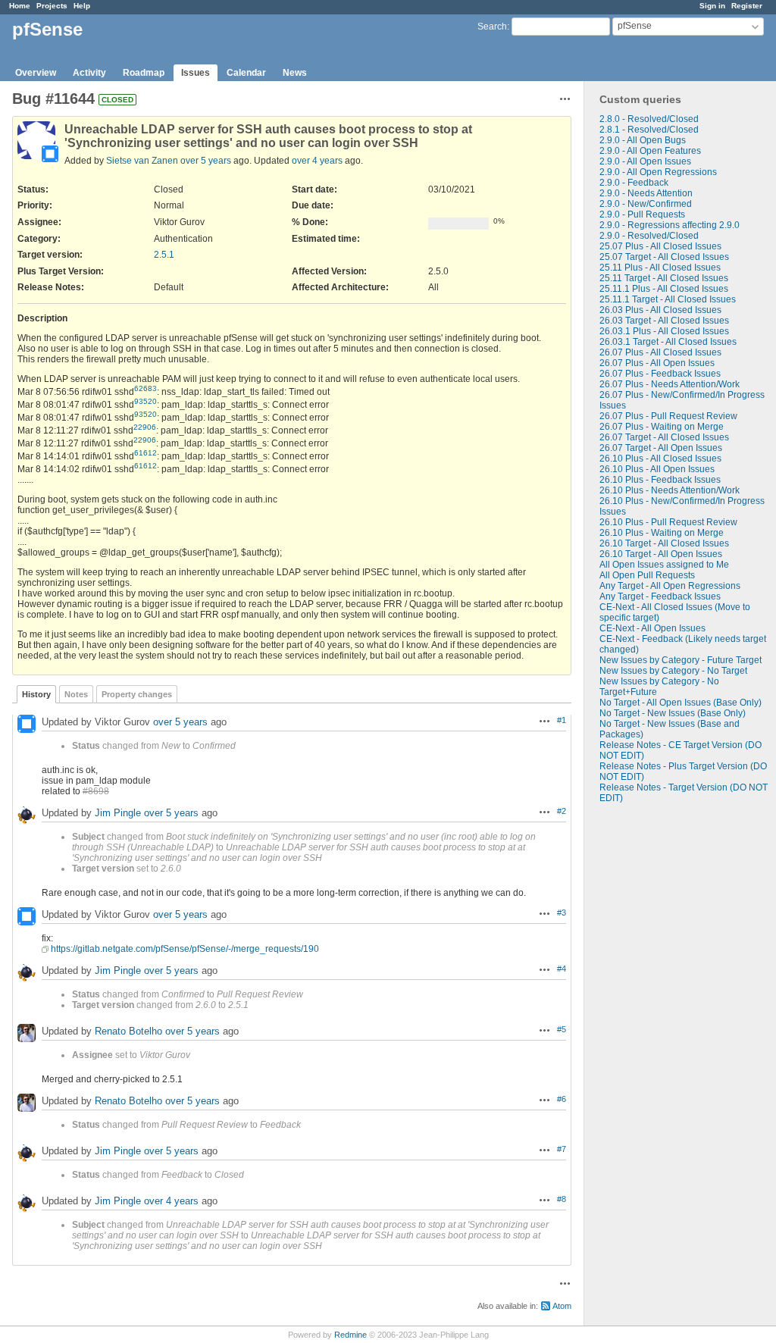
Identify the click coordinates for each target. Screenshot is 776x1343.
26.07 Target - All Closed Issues (664, 437)
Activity (89, 72)
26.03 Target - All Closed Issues (664, 320)
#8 (561, 1199)
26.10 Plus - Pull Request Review (668, 522)
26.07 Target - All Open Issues (660, 448)
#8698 (96, 791)
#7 (561, 1149)
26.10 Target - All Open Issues (660, 554)
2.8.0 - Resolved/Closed (649, 119)
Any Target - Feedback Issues (660, 596)
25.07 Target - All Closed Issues (664, 257)
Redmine (350, 1334)
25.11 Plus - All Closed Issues (660, 267)
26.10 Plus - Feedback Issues (660, 479)
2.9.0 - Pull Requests (642, 214)
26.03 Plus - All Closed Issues (660, 310)
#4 (561, 968)
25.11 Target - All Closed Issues (663, 278)
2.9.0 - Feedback (633, 182)
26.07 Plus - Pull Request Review (668, 416)
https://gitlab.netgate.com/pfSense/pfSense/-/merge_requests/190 (185, 949)
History (36, 694)
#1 (561, 720)
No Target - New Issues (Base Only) (672, 713)
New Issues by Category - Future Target (680, 660)
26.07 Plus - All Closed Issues (660, 352)
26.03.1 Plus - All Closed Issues (664, 331)
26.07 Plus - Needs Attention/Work (669, 384)
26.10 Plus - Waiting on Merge (661, 532)
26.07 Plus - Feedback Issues (660, 373)
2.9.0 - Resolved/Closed (649, 235)
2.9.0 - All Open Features (650, 151)
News (295, 72)
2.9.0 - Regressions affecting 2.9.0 (669, 225)
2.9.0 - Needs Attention (646, 193)
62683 (145, 388)
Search (492, 26)
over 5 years (205, 160)
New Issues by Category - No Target (673, 670)
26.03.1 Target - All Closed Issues (668, 342)
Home (19, 6)
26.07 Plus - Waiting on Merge (661, 426)
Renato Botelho (128, 1031)
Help (82, 6)
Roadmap (143, 72)
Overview (35, 72)
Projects (51, 6)
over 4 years (317, 160)
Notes (76, 694)
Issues (195, 72)
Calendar (246, 72)
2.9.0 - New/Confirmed (645, 204)
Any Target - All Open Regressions (669, 586)
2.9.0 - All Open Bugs (642, 140)
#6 (561, 1099)
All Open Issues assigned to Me (664, 564)
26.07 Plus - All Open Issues (657, 363)
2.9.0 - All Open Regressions (658, 172)
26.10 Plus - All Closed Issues (660, 458)
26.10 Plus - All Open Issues (657, 469)
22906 (144, 427)
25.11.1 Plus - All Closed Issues (663, 288)
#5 (561, 1029)
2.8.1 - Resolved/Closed (649, 129)
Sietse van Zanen (142, 160)
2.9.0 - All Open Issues (645, 161)
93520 (145, 401)
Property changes (137, 694)
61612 (145, 453)
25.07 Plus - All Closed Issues (660, 246)
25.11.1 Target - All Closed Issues (667, 299)
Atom (561, 1305)
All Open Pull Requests (647, 575)
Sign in (712, 6)
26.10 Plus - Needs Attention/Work (669, 490)
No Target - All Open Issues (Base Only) (680, 702)
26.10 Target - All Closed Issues (664, 543)
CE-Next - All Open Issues (652, 628)
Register (746, 6)
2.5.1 (164, 254)
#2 (561, 811)
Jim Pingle (118, 813)
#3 (561, 912)
